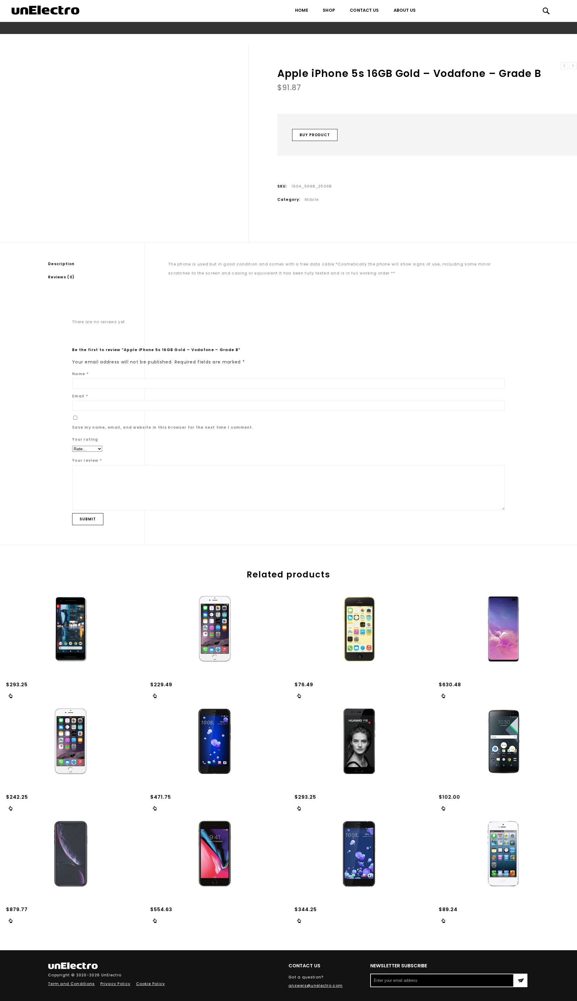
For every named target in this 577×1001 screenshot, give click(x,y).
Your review (87, 460)
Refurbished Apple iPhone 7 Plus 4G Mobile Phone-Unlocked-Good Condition (572, 65)
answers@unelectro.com (315, 985)
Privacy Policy (115, 983)
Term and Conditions (71, 983)
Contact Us (364, 10)
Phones (239, 39)
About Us (405, 10)
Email (80, 396)
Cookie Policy (150, 983)
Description (61, 263)
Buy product (315, 134)
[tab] (96, 264)
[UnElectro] (45, 10)
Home (301, 10)
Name (80, 373)
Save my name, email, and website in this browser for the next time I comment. (162, 427)
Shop (329, 10)
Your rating (85, 439)
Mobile (259, 39)
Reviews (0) (61, 277)
